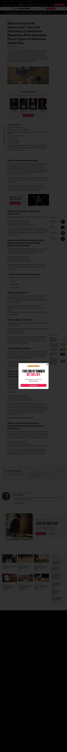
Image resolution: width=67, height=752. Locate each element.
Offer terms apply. (33, 381)
